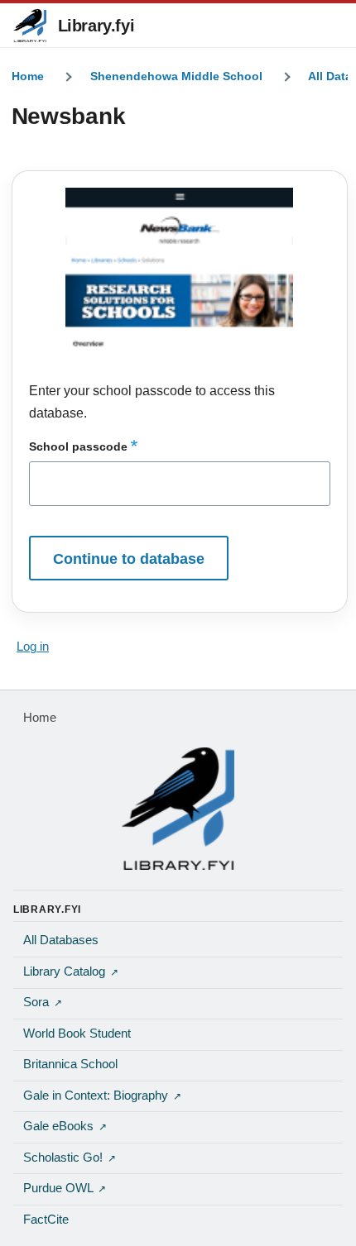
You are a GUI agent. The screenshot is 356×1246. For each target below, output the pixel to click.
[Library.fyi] (29, 25)
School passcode (78, 446)
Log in (33, 646)
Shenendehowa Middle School (176, 76)
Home (28, 76)
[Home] (178, 808)
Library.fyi (96, 25)
